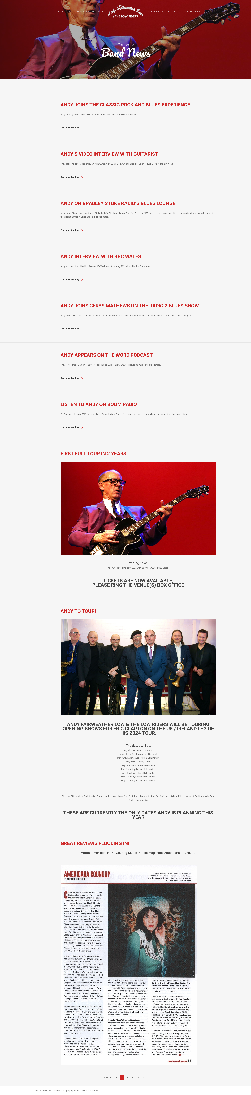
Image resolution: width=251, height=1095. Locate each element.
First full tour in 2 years (93, 453)
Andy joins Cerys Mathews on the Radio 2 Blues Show (130, 306)
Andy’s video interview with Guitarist (109, 154)
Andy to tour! (78, 611)
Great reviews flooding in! (95, 843)
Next (145, 1077)
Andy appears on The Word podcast (107, 355)
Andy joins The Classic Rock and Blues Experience (125, 105)
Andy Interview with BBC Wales (101, 256)
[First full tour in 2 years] (138, 559)
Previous (108, 1077)
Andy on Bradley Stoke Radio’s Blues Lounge (118, 203)
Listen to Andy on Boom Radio (99, 404)
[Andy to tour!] (138, 720)
